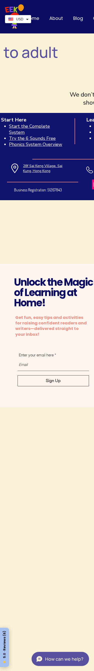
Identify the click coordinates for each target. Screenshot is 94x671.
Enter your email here (36, 355)
